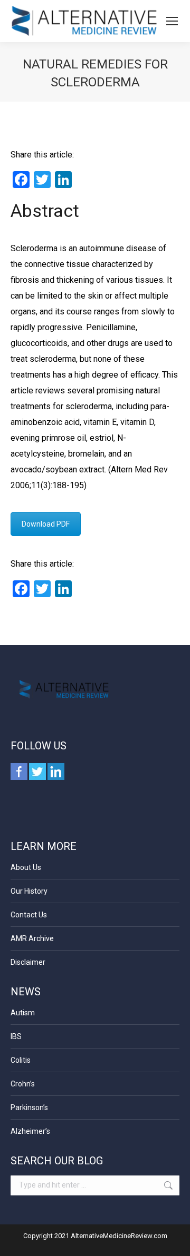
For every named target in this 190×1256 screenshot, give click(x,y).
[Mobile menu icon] (172, 21)
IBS (16, 1036)
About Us (26, 867)
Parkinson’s (29, 1107)
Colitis (21, 1060)
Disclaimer (28, 962)
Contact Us (29, 915)
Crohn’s (23, 1084)
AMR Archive (32, 938)
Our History (29, 891)
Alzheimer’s (30, 1131)
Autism (23, 1012)
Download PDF (46, 524)
